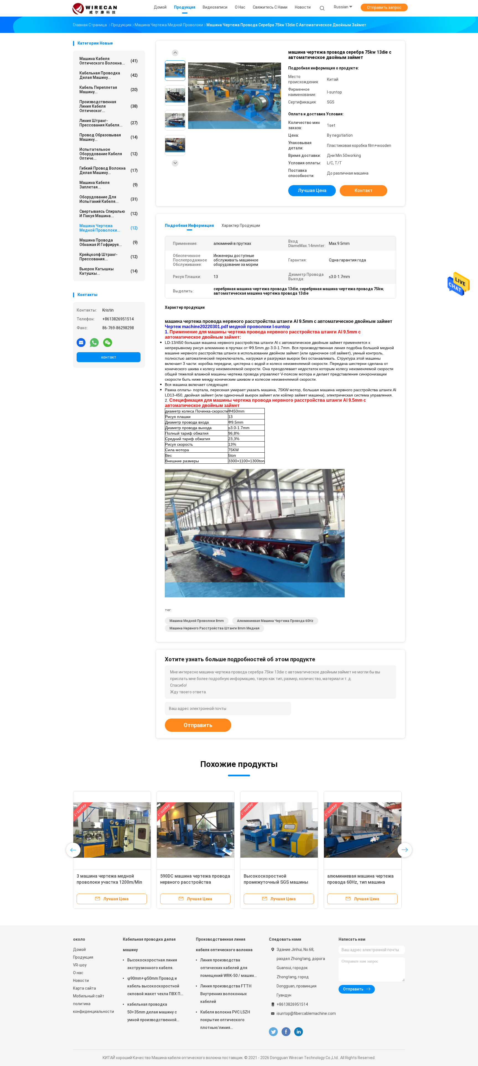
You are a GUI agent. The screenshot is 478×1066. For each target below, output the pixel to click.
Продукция (83, 957)
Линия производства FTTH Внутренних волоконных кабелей (225, 994)
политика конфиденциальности (92, 1008)
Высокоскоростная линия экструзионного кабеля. (152, 964)
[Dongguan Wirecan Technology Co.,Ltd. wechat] (107, 342)
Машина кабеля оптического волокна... (108, 60)
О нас (78, 973)
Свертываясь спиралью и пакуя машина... (108, 213)
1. (167, 332)
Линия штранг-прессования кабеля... (108, 122)
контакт (108, 357)
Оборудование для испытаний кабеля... (108, 199)
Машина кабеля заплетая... (108, 184)
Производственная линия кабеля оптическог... (108, 106)
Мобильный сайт (88, 996)
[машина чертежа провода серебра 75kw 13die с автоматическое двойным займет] (234, 96)
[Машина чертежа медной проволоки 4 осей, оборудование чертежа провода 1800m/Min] (195, 830)
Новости (81, 980)
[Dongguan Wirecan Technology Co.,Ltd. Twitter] (273, 1032)
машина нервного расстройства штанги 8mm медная (214, 628)
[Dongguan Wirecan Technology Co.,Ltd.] (94, 8)
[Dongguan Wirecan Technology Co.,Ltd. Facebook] (285, 1032)
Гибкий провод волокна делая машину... (108, 170)
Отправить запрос (384, 7)
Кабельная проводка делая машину (149, 944)
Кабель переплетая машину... (108, 89)
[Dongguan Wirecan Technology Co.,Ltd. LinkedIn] (298, 1032)
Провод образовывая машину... (108, 137)
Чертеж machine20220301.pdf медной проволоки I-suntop (227, 326)
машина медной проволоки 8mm (197, 621)
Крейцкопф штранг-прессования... (108, 256)
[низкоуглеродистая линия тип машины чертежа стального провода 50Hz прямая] (279, 830)
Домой (79, 949)
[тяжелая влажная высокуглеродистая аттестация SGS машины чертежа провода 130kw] (362, 830)
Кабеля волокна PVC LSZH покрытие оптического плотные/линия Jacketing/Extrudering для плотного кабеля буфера (225, 1020)
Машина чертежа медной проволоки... (108, 228)
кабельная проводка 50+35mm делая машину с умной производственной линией (152, 1013)
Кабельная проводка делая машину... (108, 75)
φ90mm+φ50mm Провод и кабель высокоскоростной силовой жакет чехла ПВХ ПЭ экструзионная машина (155, 987)
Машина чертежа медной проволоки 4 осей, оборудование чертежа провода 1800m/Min (195, 882)
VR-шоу (80, 965)
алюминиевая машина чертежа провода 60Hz (275, 621)
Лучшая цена (312, 190)
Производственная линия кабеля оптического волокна (224, 944)
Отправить (198, 725)
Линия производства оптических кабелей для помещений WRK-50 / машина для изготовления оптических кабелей (228, 968)
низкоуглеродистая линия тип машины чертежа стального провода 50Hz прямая (276, 882)
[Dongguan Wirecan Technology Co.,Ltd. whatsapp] (94, 342)
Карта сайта (84, 988)
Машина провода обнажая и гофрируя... (108, 242)
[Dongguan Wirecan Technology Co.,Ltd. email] (81, 342)
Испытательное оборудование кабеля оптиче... (108, 153)
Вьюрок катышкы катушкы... (108, 271)
